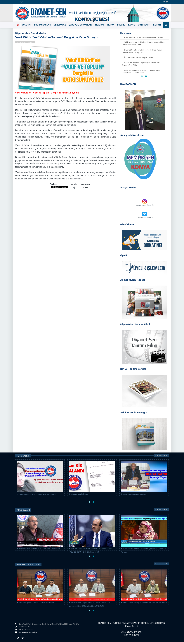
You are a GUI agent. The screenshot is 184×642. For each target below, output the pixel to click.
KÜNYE (131, 25)
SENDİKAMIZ (60, 25)
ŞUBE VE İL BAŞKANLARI (80, 25)
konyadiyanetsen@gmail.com (28, 632)
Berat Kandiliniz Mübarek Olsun (135, 494)
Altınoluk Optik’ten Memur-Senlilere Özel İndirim (36, 603)
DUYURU (121, 25)
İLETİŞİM (157, 25)
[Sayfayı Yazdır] (74, 187)
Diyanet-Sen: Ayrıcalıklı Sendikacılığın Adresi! (143, 37)
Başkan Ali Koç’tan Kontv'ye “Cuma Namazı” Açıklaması (39, 549)
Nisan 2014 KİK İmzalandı (80, 494)
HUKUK (110, 25)
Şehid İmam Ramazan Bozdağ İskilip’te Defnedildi (37, 494)
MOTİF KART (144, 25)
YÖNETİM (26, 25)
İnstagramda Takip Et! (144, 205)
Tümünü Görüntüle (161, 455)
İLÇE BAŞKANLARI (42, 25)
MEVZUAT (99, 25)
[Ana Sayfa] (91, 13)
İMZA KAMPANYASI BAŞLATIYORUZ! (140, 57)
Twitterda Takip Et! (145, 217)
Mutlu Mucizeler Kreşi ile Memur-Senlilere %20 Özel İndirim (145, 603)
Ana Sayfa (20, 2)
